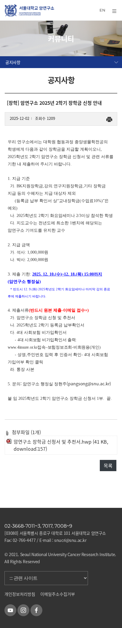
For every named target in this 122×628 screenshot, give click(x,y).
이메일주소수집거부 (57, 594)
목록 (108, 465)
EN (102, 10)
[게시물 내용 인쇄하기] (109, 118)
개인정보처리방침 (19, 594)
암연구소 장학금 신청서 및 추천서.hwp (53, 441)
